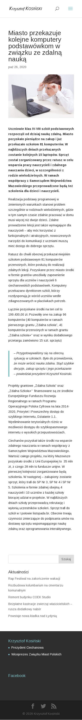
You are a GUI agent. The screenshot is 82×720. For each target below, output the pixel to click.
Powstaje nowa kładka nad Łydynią (32, 616)
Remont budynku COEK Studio (29, 597)
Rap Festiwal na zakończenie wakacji (34, 578)
